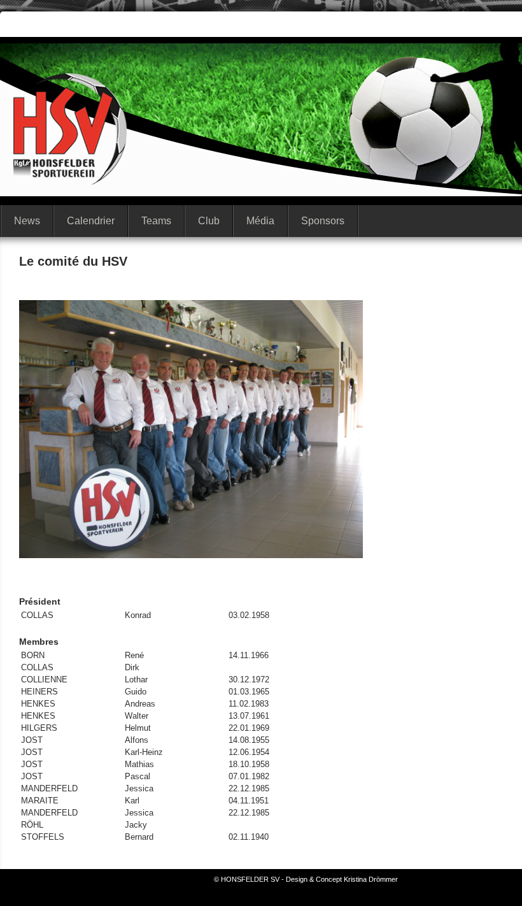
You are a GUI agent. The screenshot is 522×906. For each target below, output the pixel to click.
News (27, 220)
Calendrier (91, 220)
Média (260, 220)
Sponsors (322, 220)
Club (209, 220)
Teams (156, 220)
